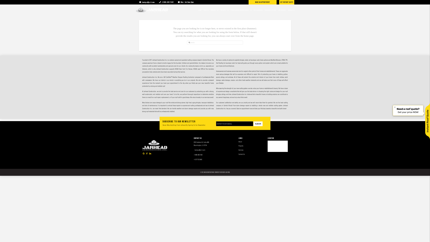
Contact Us (242, 154)
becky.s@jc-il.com (200, 150)
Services (241, 150)
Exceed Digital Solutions (225, 172)
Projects (241, 146)
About (240, 142)
